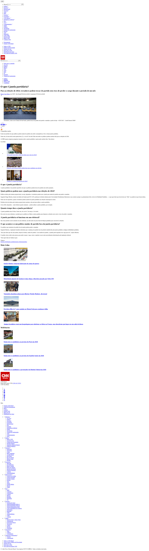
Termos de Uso (7, 49)
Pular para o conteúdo (9, 63)
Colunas (6, 410)
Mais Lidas (5, 245)
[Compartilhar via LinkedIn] (3, 124)
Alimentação (10, 521)
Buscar (5, 4)
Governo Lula (10, 440)
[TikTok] (4, 399)
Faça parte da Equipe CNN (10, 53)
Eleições (6, 7)
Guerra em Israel (11, 477)
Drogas (8, 526)
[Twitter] (4, 389)
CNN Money (7, 18)
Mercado (9, 463)
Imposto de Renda (11, 469)
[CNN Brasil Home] (9, 59)
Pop (5, 21)
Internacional (7, 9)
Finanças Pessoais (11, 470)
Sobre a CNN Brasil (9, 540)
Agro (5, 12)
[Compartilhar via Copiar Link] (6, 124)
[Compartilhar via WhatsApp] (5, 124)
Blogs (5, 408)
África (8, 483)
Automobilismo (10, 514)
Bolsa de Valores (11, 467)
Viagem (9, 536)
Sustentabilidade (11, 473)
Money (5, 67)
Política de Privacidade (9, 47)
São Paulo (9, 456)
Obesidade (9, 528)
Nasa (8, 531)
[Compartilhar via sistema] (1, 128)
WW (5, 69)
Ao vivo (6, 65)
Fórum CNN (7, 36)
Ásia (8, 481)
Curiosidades (10, 534)
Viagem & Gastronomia (9, 30)
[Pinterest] (4, 397)
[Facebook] (4, 391)
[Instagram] (4, 394)
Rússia (8, 485)
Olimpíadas (9, 509)
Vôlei (8, 512)
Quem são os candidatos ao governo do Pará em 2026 (21, 342)
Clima (8, 452)
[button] (74, 108)
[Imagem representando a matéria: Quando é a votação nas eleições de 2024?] (14, 179)
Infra (5, 13)
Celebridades (10, 493)
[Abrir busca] (22, 4)
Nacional (6, 10)
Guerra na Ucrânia (11, 476)
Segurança (9, 450)
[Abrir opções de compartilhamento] (3, 126)
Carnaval (9, 491)
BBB (8, 490)
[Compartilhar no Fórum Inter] (1, 129)
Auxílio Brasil (10, 454)
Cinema (9, 494)
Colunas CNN (7, 39)
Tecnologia (6, 28)
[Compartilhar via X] (2, 124)
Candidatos (6, 83)
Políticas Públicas (11, 446)
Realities (9, 497)
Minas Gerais (10, 459)
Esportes (6, 15)
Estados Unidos (11, 479)
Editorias (7, 417)
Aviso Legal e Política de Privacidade (13, 542)
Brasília (9, 460)
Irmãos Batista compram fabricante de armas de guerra (21, 263)
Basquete (9, 511)
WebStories (5, 328)
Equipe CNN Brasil (8, 43)
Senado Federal (10, 443)
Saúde (5, 25)
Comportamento (8, 24)
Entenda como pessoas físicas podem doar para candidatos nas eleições (24, 168)
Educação (6, 34)
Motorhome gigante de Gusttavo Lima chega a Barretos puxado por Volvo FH (29, 279)
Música (8, 495)
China (8, 487)
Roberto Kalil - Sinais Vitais (14, 519)
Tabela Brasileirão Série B (13, 505)
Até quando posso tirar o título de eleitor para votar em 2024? (22, 155)
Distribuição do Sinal (9, 52)
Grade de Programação (9, 407)
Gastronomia (10, 538)
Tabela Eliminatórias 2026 (13, 507)
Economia (6, 16)
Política (5, 6)
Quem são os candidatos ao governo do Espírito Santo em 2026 (24, 355)
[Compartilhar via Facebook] (1, 124)
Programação (7, 42)
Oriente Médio (10, 484)
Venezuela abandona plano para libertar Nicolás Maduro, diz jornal (25, 294)
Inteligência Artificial (9, 19)
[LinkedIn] (4, 395)
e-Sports (9, 516)
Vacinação (9, 524)
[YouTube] (4, 392)
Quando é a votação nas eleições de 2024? (17, 181)
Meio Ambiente (10, 453)
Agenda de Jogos (11, 503)
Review (6, 31)
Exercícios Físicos (11, 522)
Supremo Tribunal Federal (13, 445)
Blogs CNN (7, 38)
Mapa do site (7, 412)
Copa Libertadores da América (14, 508)
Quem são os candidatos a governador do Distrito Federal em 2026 (25, 369)
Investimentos (10, 464)
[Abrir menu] (2, 1)
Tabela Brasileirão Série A (13, 504)
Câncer (8, 525)
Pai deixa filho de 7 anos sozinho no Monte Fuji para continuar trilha (26, 309)
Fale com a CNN (8, 50)
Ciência (5, 27)
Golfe (8, 515)
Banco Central (10, 466)
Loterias (9, 471)
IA (4, 73)
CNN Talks (6, 35)
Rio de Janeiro (10, 457)
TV (8, 500)
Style (5, 22)
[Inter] (5, 388)
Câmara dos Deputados (12, 442)
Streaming (9, 498)
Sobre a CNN (7, 46)
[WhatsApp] (4, 400)
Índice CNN (7, 81)
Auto (5, 32)
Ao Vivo (9, 418)
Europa (8, 480)
